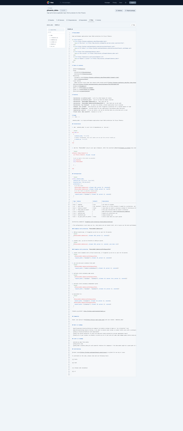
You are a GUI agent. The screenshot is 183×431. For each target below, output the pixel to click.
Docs (120, 2)
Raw (134, 25)
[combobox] (74, 2)
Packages (107, 2)
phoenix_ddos (52, 10)
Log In (132, 2)
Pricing (114, 2)
